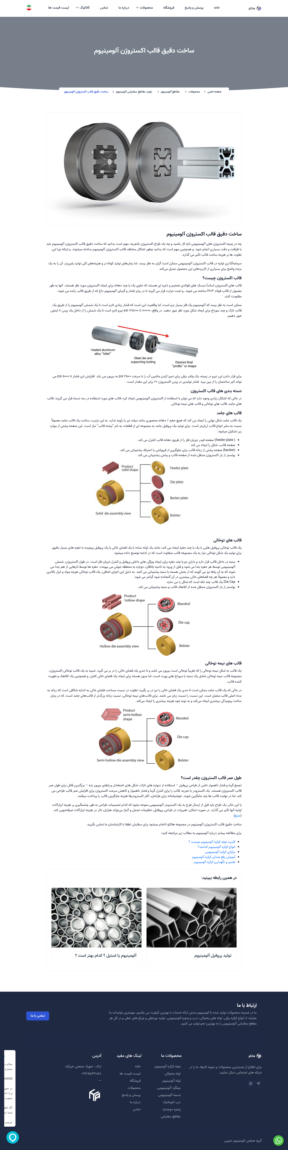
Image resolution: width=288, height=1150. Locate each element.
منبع (237, 815)
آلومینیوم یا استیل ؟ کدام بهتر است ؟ (105, 955)
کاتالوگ (85, 8)
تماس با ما (38, 1016)
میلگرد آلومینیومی (169, 1088)
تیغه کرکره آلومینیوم (168, 1066)
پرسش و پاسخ (194, 8)
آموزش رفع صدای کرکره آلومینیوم (213, 857)
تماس (104, 8)
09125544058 (91, 1073)
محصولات (146, 8)
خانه (217, 8)
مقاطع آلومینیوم (170, 91)
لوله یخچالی (173, 1073)
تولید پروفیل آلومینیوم (212, 955)
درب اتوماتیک (172, 1102)
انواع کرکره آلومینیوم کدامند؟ (216, 847)
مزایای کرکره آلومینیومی (220, 852)
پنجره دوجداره (172, 1109)
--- (100, 1081)
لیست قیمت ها (58, 8)
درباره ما (123, 8)
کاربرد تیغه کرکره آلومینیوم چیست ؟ (211, 842)
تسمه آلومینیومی (169, 1095)
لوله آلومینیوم (171, 1081)
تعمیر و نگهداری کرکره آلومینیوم (214, 862)
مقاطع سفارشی (171, 1116)
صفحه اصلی (214, 91)
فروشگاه (168, 8)
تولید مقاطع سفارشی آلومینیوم (134, 91)
